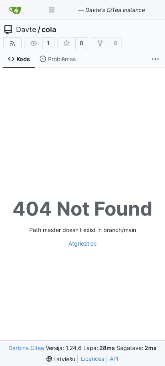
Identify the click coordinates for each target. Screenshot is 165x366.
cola (49, 30)
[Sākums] (15, 10)
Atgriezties (82, 243)
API (114, 358)
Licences (92, 358)
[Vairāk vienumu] (155, 59)
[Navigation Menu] (52, 9)
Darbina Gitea (26, 347)
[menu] (61, 359)
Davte (26, 30)
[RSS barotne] (12, 43)
